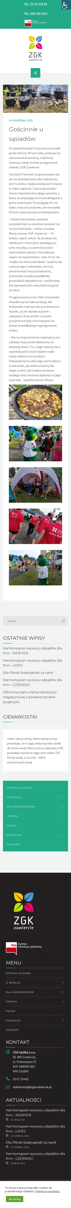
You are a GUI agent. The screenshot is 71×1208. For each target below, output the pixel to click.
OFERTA (12, 816)
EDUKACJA (14, 834)
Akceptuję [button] (15, 1199)
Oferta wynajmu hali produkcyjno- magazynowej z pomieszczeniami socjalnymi (30, 697)
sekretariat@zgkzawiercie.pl (32, 1087)
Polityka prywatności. (47, 1191)
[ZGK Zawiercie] (35, 48)
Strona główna (19, 787)
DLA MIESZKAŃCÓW (21, 806)
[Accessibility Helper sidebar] (66, 4)
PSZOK (11, 825)
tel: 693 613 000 (35, 14)
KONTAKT (13, 844)
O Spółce (14, 797)
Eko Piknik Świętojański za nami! (28, 673)
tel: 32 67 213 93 (35, 4)
